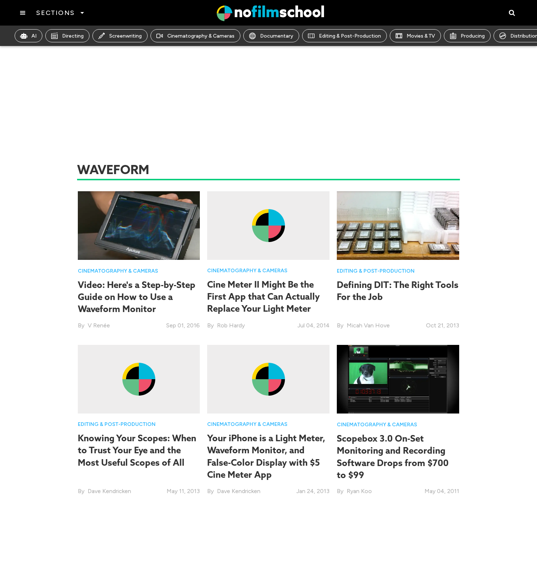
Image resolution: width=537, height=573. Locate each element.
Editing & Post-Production (350, 36)
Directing (73, 36)
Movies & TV (421, 36)
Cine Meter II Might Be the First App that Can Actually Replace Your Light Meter (263, 296)
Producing (473, 36)
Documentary (276, 36)
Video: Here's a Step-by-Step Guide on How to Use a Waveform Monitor (136, 297)
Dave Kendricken (109, 491)
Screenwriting (125, 36)
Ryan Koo (359, 491)
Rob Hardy (231, 325)
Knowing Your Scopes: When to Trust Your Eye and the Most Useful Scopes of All (137, 450)
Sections (55, 13)
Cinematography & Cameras (201, 36)
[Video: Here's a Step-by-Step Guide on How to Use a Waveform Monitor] (139, 225)
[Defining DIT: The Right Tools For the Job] (398, 225)
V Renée (99, 325)
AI (34, 36)
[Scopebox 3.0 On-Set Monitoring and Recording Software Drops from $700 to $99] (398, 378)
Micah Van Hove (368, 325)
